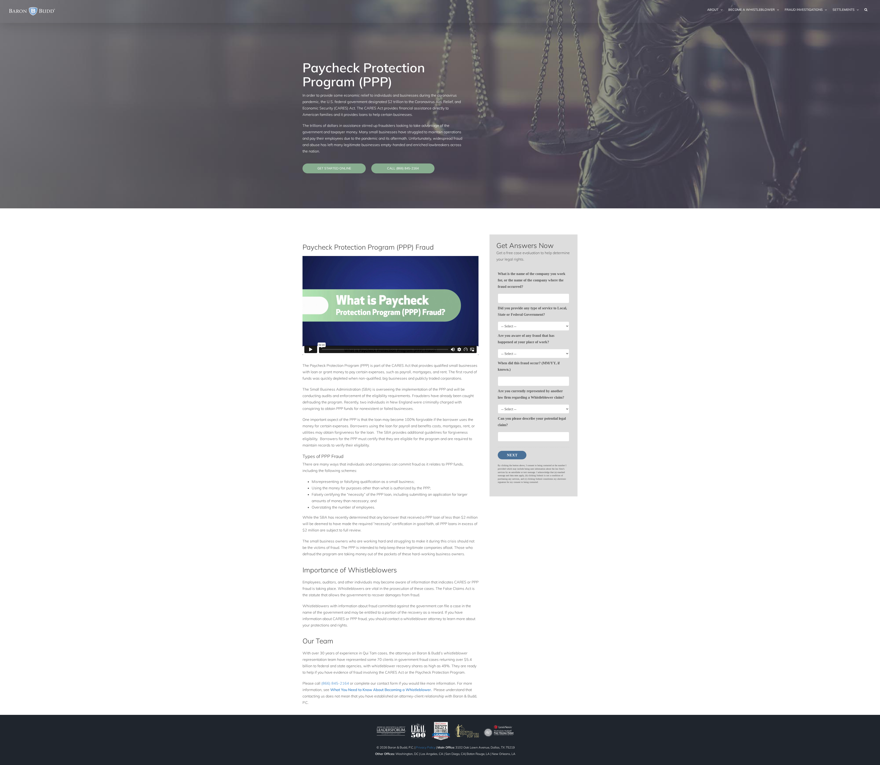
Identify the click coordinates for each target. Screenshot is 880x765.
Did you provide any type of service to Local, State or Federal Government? (532, 311)
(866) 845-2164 (335, 683)
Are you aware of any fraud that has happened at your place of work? (526, 339)
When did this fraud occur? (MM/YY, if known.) (529, 366)
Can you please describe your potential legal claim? (532, 422)
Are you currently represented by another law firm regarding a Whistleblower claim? (531, 394)
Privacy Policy (425, 747)
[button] (865, 9)
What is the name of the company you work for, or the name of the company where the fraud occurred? (531, 280)
